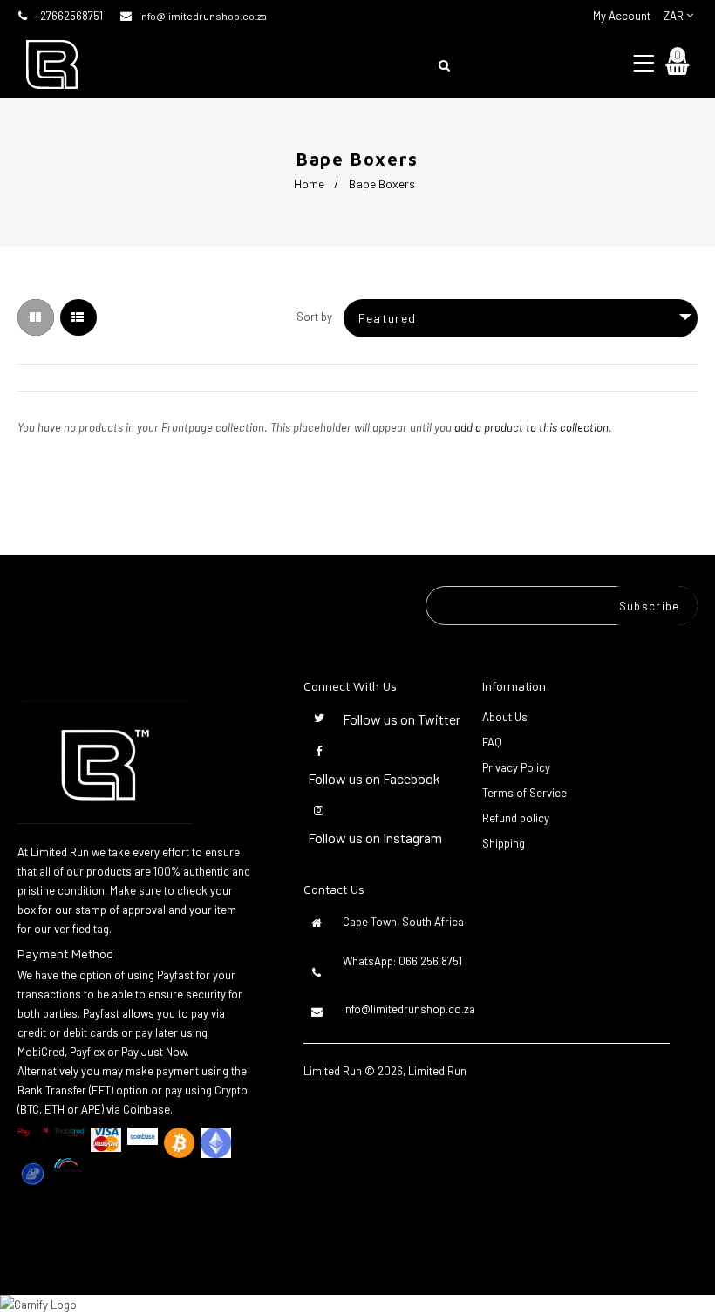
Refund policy (515, 818)
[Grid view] (35, 317)
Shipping (503, 843)
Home (309, 183)
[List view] (78, 317)
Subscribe (649, 606)
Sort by (314, 317)
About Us (505, 717)
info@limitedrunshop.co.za (203, 16)
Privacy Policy (516, 767)
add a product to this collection (531, 427)
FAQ (492, 742)
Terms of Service (524, 793)
